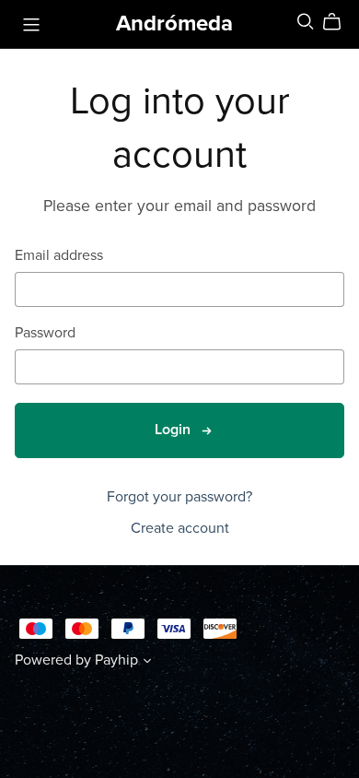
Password (45, 333)
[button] (147, 662)
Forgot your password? (179, 497)
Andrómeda (174, 23)
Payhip (116, 660)
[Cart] (339, 22)
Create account (180, 528)
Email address (59, 256)
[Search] (305, 21)
